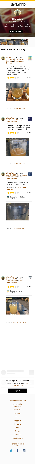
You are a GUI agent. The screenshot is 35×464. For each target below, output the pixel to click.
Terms (17, 431)
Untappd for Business (17, 401)
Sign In (17, 391)
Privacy (17, 435)
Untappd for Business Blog (17, 405)
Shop (17, 417)
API (17, 428)
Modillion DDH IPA (12, 175)
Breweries (17, 410)
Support (17, 420)
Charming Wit (11, 279)
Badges (17, 413)
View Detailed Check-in (19, 108)
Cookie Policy (17, 438)
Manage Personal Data (17, 445)
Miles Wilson (10, 57)
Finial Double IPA (12, 120)
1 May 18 (8, 108)
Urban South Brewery (15, 62)
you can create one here (22, 384)
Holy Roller (10, 59)
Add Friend (16, 31)
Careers (17, 424)
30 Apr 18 (9, 322)
